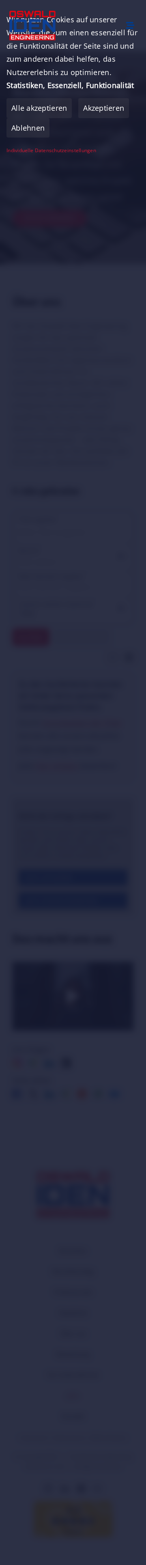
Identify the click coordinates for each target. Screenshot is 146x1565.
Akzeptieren (103, 108)
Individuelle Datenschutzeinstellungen (51, 150)
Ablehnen (28, 128)
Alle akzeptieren (39, 108)
